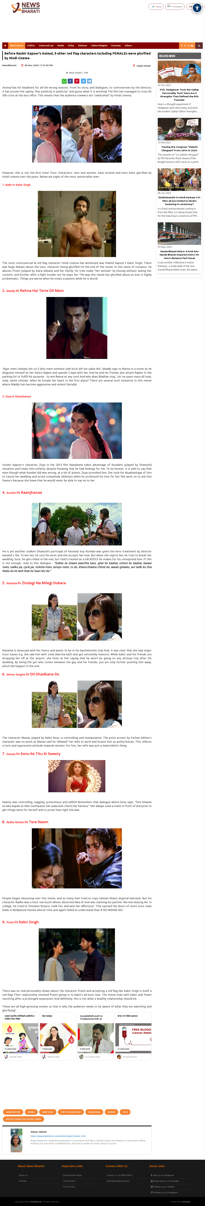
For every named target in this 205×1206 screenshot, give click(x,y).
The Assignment (177, 7)
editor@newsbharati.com (118, 1181)
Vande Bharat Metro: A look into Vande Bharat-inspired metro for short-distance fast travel (179, 255)
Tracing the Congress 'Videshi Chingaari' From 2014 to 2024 (179, 148)
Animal (31, 1112)
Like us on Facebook (163, 1175)
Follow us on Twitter (164, 1186)
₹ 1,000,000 (10, 1049)
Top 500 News (69, 1181)
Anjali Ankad (144, 65)
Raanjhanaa (94, 1112)
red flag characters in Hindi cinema (23, 1119)
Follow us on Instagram (165, 1192)
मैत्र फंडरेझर (47, 1016)
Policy (71, 45)
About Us (23, 1175)
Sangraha (186, 1201)
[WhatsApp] (64, 81)
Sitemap (22, 1181)
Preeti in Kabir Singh (71, 1112)
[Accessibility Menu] (197, 8)
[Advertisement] (109, 30)
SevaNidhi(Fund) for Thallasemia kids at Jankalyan (91, 1019)
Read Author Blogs (73, 1175)
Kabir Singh (47, 1112)
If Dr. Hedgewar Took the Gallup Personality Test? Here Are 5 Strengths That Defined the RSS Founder (179, 94)
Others (128, 45)
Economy (116, 45)
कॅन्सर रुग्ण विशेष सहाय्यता (127, 1016)
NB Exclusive (16, 45)
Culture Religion (99, 45)
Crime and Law (46, 45)
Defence (82, 45)
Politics (31, 45)
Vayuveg (158, 7)
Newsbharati (36, 1201)
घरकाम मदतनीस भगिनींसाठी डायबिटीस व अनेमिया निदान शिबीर (20, 1017)
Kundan (111, 1112)
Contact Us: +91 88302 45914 (119, 1175)
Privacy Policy (69, 1186)
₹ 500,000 (47, 1049)
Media (61, 45)
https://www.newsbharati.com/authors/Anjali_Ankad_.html (58, 1136)
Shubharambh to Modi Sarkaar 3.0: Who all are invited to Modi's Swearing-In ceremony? (179, 201)
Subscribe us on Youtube (166, 1180)
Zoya (125, 1112)
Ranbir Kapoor (13, 1112)
